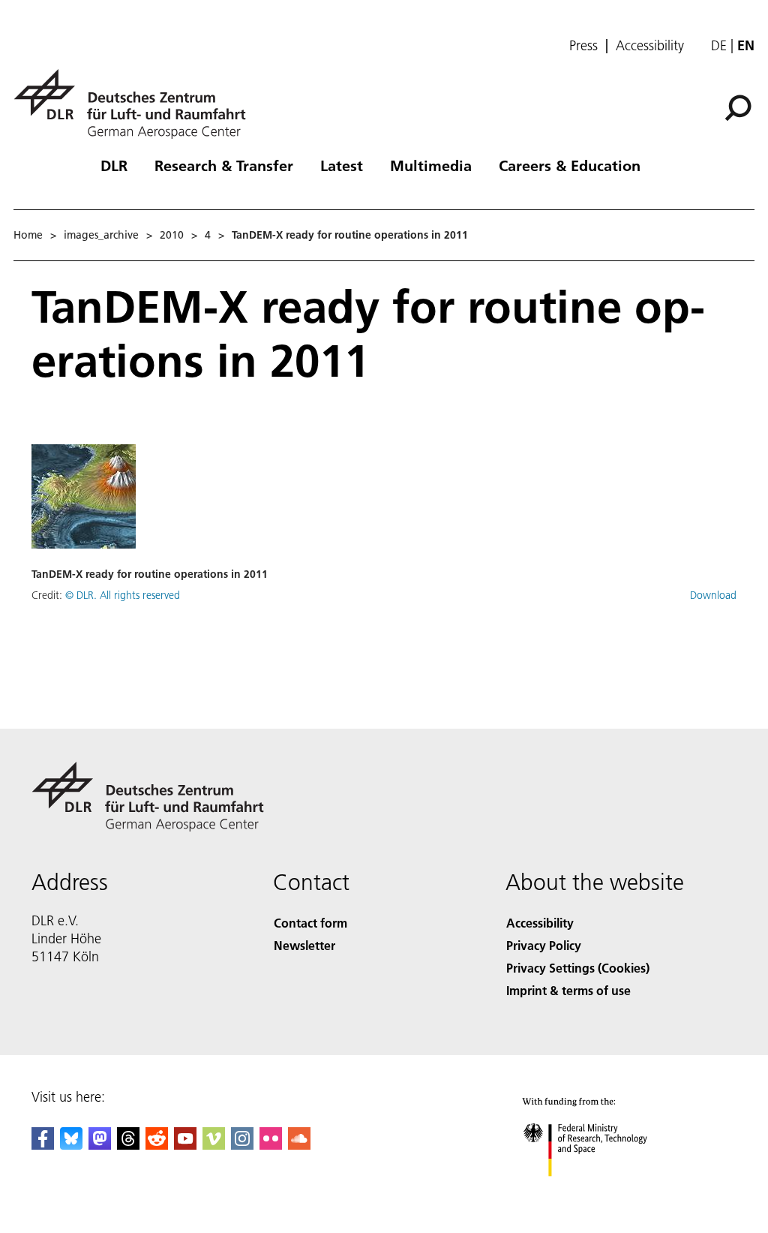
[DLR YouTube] (185, 1144)
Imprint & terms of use (568, 990)
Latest (341, 165)
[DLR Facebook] (43, 1144)
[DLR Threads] (128, 1144)
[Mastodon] (99, 1144)
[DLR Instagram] (242, 1144)
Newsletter (304, 945)
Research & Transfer (223, 165)
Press (583, 46)
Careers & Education (569, 165)
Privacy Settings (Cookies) (578, 968)
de (719, 45)
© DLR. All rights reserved (122, 595)
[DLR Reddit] (157, 1144)
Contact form (310, 923)
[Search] (739, 107)
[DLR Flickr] (271, 1144)
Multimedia (431, 165)
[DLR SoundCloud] (299, 1144)
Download (713, 595)
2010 (172, 235)
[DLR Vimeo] (213, 1144)
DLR (114, 165)
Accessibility (650, 46)
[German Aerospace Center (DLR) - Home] (136, 104)
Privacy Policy (543, 945)
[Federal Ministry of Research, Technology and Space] (599, 1191)
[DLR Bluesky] (71, 1144)
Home (28, 235)
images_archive (101, 235)
